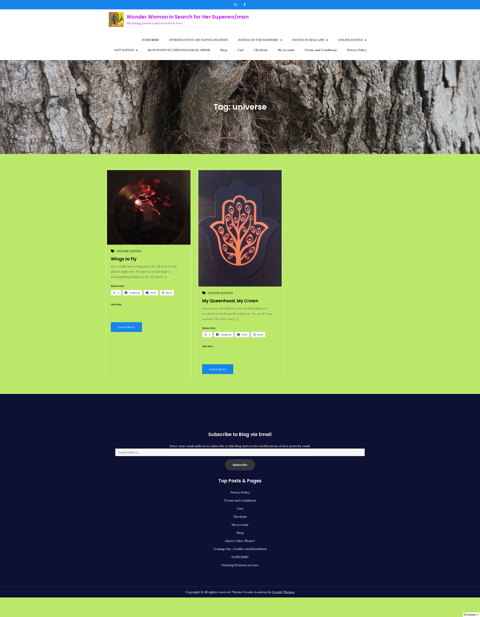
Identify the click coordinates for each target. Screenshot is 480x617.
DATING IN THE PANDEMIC (258, 40)
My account (286, 50)
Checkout (261, 50)
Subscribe (240, 465)
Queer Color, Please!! (240, 541)
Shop (223, 50)
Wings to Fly (123, 259)
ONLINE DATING (350, 40)
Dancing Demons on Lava (240, 565)
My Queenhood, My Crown (230, 301)
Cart (240, 50)
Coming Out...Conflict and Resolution (240, 549)
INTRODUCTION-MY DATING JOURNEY (198, 40)
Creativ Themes (283, 592)
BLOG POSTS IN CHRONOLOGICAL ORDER (179, 50)
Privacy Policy (357, 50)
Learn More (126, 327)
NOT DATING (124, 50)
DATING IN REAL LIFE (308, 40)
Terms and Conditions (321, 50)
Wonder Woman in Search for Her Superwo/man (188, 17)
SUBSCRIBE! (150, 40)
